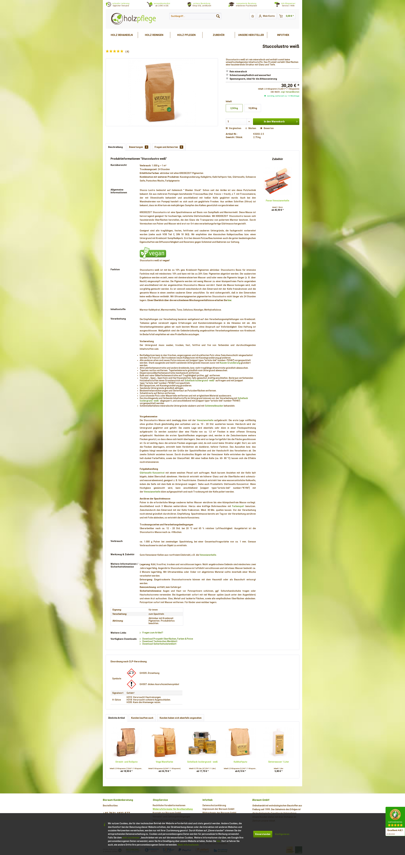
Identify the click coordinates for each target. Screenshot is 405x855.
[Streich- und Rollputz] (126, 742)
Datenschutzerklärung (214, 805)
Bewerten (268, 128)
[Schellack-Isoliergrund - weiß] (202, 742)
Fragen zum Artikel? (152, 632)
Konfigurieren (282, 834)
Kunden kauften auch (142, 718)
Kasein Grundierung (230, 363)
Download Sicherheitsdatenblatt (159, 644)
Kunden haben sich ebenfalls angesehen (181, 718)
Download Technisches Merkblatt (159, 641)
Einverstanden (262, 834)
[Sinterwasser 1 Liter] (278, 742)
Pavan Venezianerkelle (277, 200)
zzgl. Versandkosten (290, 92)
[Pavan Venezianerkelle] (277, 180)
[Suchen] (218, 16)
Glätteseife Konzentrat (152, 472)
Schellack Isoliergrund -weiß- (199, 380)
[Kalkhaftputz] (240, 742)
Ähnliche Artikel (116, 718)
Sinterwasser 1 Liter (278, 762)
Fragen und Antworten (168, 147)
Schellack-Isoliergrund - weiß (202, 762)
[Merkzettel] (252, 16)
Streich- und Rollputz (126, 762)
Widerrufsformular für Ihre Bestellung (173, 809)
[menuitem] (290, 4)
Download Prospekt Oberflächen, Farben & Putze (167, 638)
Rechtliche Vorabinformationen (169, 805)
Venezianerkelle (205, 420)
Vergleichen (234, 128)
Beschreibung (115, 147)
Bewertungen (138, 147)
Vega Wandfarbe (164, 762)
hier (229, 300)
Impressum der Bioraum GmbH (218, 809)
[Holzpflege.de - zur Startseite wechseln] (133, 19)
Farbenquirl (238, 506)
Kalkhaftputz (240, 762)
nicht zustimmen (130, 837)
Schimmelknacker (214, 406)
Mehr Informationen (188, 844)
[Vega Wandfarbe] (164, 742)
